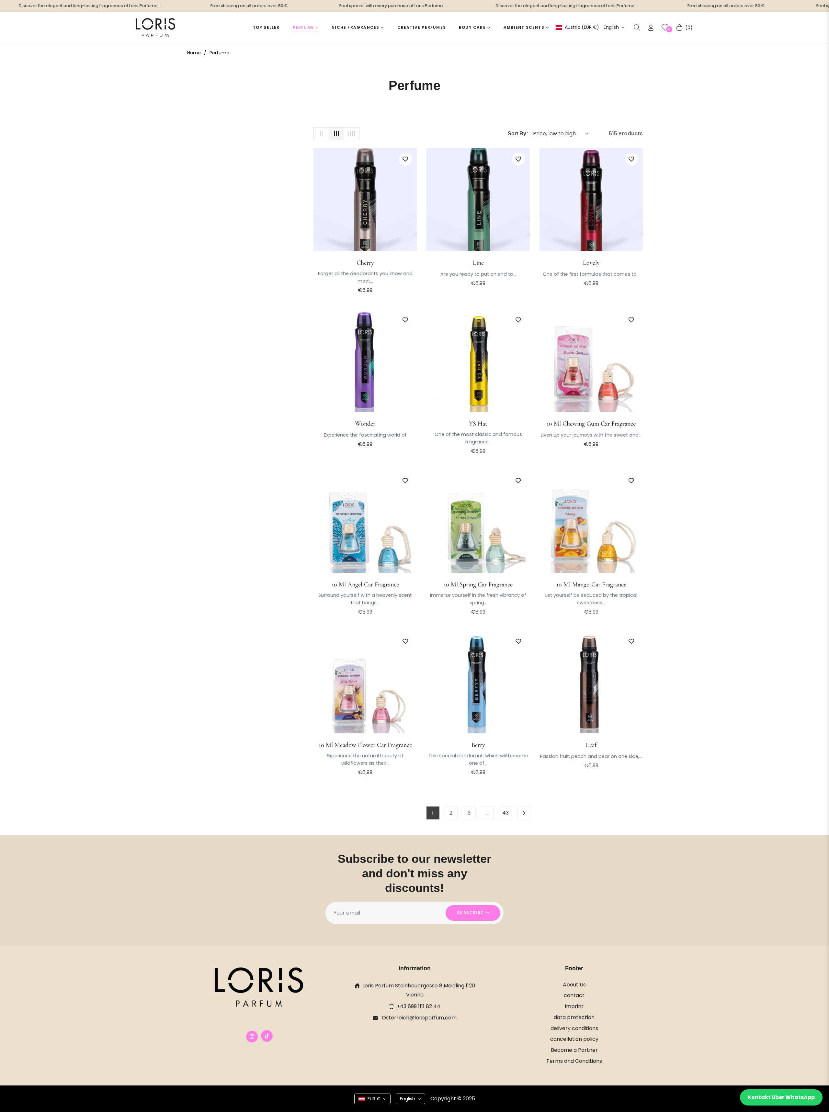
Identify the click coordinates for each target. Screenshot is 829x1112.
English (611, 27)
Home (194, 53)
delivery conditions (574, 1028)
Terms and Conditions (574, 1061)
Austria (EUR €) (581, 27)
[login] (651, 27)
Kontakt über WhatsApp (781, 1097)
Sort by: (518, 133)
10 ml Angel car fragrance (365, 584)
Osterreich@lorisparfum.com (418, 1017)
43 (505, 813)
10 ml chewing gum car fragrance (591, 424)
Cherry (365, 263)
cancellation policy (574, 1039)
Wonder (365, 424)
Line (478, 263)
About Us (574, 984)
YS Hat (478, 424)
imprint (574, 1006)
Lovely (591, 263)
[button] (637, 27)
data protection (574, 1017)
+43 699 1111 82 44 (418, 1006)
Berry (478, 745)
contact (574, 995)
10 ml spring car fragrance (478, 584)
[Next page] (523, 812)
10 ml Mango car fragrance (591, 584)
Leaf (591, 745)
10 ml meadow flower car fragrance (365, 745)
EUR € (374, 1098)
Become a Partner (574, 1050)
